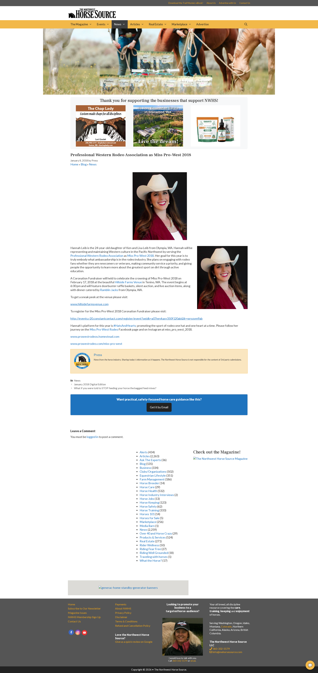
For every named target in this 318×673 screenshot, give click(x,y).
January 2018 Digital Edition (90, 384)
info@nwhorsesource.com (227, 651)
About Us (211, 3)
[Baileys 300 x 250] (215, 145)
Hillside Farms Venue (128, 282)
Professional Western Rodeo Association (96, 255)
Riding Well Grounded (154, 553)
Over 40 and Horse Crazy (156, 533)
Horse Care (147, 487)
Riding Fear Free (150, 549)
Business (145, 468)
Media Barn (147, 526)
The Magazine (79, 24)
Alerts (144, 452)
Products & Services (153, 537)
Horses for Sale (149, 518)
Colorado (226, 626)
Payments (120, 604)
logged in (92, 437)
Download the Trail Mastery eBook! (185, 3)
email (193, 660)
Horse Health (148, 491)
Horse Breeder (149, 483)
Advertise (202, 24)
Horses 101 (147, 514)
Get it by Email (159, 407)
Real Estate (156, 24)
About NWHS (123, 608)
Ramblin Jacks (109, 290)
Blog (84, 164)
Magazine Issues (77, 612)
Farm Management (152, 479)
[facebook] (71, 632)
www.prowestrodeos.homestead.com (94, 336)
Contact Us (244, 3)
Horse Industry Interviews (157, 495)
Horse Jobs (147, 498)
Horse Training (149, 510)
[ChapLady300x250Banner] (101, 145)
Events (101, 24)
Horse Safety (148, 506)
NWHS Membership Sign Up (84, 617)
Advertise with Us (227, 3)
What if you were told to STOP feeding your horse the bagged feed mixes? (115, 388)
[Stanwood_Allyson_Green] (158, 145)
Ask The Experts (150, 460)
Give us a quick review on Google (133, 641)
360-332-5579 (179, 660)
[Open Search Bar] (245, 24)
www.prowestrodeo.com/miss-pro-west (96, 343)
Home (74, 164)
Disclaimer (121, 617)
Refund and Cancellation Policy (132, 625)
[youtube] (84, 632)
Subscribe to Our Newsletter (84, 608)
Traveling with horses (153, 557)
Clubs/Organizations (153, 471)
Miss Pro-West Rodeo (104, 329)
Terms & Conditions (126, 621)
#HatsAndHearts (124, 325)
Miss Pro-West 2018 (140, 255)
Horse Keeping (149, 502)
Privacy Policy (123, 612)
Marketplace (179, 24)
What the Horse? (151, 560)
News (117, 24)
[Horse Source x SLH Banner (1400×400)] (159, 93)
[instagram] (77, 632)
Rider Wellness (149, 545)
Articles (135, 24)
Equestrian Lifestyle (153, 475)
